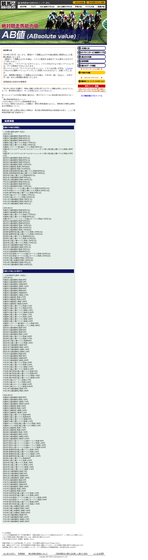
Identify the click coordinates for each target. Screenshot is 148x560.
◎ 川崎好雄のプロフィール (91, 96)
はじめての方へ (9, 554)
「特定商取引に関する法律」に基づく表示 (71, 554)
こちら (68, 68)
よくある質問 (98, 554)
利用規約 (21, 554)
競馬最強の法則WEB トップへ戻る (35, 3)
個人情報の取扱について (38, 554)
